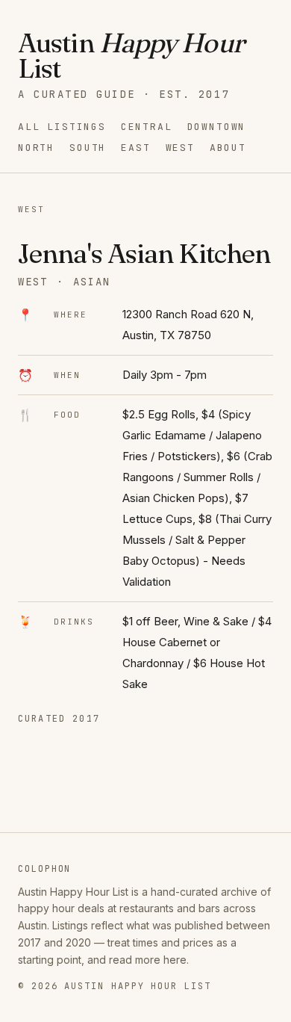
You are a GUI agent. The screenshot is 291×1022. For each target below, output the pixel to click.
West (180, 147)
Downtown (216, 126)
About (228, 147)
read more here (148, 959)
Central (146, 126)
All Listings (62, 126)
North (36, 147)
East (135, 147)
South (87, 147)
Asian (91, 281)
